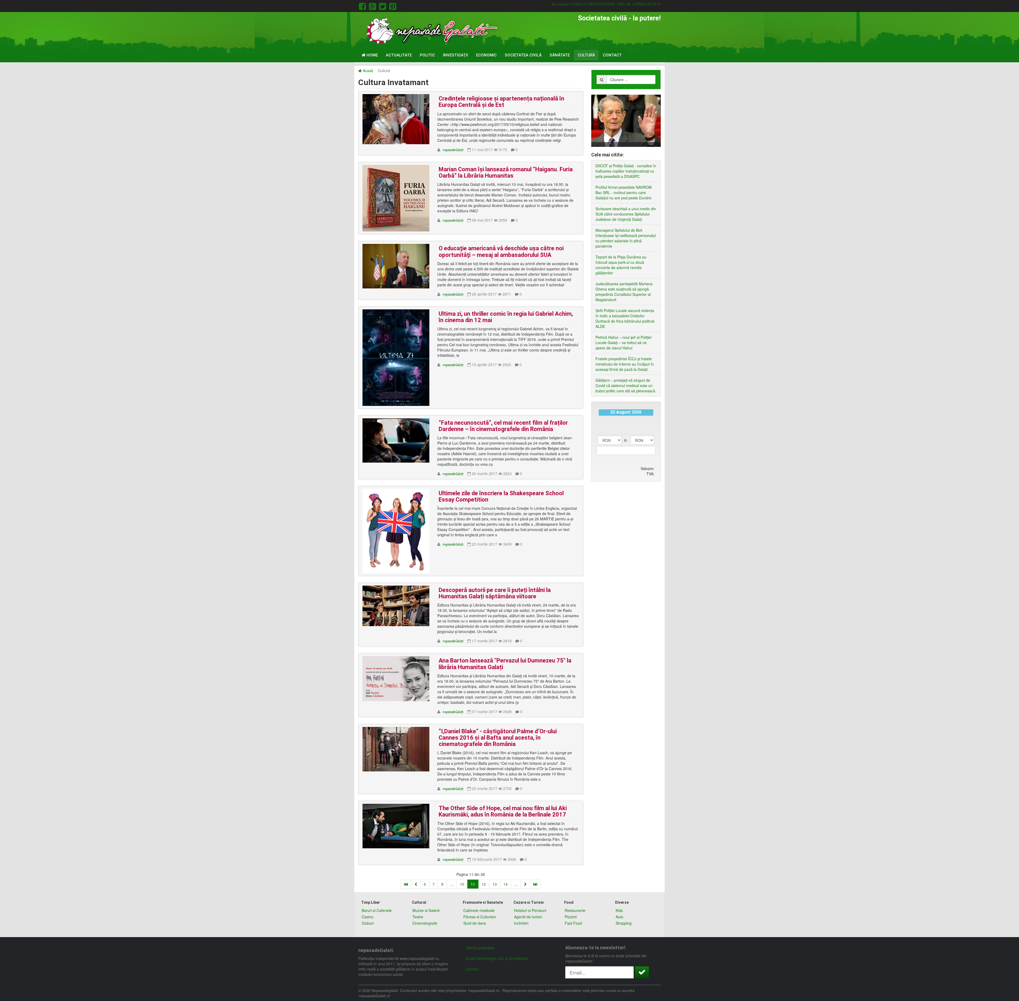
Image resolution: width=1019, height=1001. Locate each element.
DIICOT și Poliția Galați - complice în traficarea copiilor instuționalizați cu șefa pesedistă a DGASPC (625, 171)
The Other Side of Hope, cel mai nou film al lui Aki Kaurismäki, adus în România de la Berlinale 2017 (503, 811)
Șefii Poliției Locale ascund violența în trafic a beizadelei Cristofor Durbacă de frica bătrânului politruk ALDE (624, 318)
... (451, 884)
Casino (367, 916)
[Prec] (416, 884)
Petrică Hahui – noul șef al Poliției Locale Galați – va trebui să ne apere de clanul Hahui (623, 342)
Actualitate (399, 55)
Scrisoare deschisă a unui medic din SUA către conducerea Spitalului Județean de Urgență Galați (625, 214)
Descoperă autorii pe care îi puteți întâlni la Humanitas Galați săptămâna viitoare (495, 593)
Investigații (455, 55)
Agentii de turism (528, 916)
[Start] (406, 884)
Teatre (417, 916)
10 (462, 884)
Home (371, 55)
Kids (619, 910)
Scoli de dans (474, 923)
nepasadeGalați (453, 149)
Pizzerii (571, 916)
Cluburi (368, 923)
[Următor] (525, 884)
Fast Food (573, 923)
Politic (427, 55)
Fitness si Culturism (479, 916)
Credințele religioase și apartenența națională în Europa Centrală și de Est (501, 101)
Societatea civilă (523, 55)
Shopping (624, 923)
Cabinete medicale (479, 910)
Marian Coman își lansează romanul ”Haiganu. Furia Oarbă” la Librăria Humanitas (506, 172)
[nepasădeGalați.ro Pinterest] (392, 5)
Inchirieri (521, 923)
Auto (619, 916)
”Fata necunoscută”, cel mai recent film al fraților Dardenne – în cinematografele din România (503, 425)
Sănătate (560, 55)
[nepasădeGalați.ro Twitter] (383, 5)
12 (484, 884)
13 (495, 884)
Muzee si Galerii (425, 910)
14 (505, 884)
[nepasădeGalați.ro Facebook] (363, 5)
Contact (612, 55)
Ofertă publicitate (480, 947)
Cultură (586, 55)
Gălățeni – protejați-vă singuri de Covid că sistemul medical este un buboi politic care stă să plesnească (625, 385)
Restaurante (575, 910)
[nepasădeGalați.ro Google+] (373, 5)
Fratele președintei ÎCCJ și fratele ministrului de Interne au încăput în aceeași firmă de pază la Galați (624, 364)
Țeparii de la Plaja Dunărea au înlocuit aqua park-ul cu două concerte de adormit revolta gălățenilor (620, 264)
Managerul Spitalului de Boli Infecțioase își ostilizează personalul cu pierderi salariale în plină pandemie (625, 238)
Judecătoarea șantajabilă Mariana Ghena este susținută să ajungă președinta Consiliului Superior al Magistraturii (624, 291)
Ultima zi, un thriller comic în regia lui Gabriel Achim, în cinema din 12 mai (506, 316)
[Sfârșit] (535, 884)
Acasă (367, 70)
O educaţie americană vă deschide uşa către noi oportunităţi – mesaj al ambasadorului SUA (501, 251)
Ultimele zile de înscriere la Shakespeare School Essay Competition (501, 496)
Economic (486, 55)
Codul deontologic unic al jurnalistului (497, 958)
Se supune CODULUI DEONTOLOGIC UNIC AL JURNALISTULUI (606, 4)
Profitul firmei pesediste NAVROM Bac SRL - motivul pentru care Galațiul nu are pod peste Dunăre (623, 192)
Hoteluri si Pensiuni (530, 910)
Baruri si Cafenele (377, 910)
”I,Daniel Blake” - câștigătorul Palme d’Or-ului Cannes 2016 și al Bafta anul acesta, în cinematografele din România (498, 737)
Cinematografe (424, 923)
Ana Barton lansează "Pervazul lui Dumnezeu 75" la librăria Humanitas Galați (505, 663)
